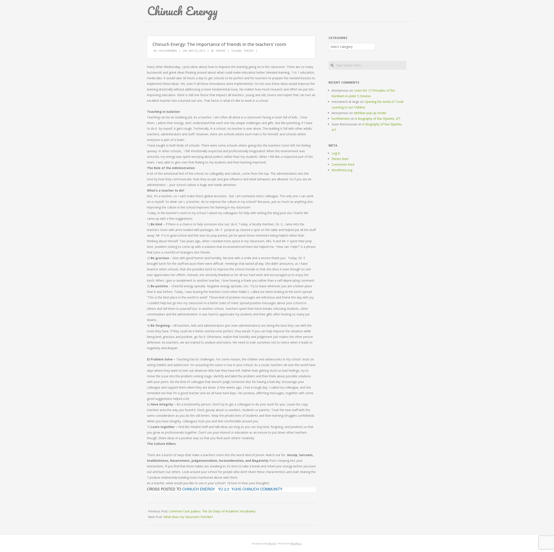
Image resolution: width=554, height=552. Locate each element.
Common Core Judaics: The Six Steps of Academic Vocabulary (212, 511)
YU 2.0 (223, 489)
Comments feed (343, 164)
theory (249, 51)
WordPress (296, 543)
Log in (336, 153)
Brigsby (272, 543)
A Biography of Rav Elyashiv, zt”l (377, 118)
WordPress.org (342, 170)
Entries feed (340, 159)
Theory (220, 51)
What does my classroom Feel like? (188, 517)
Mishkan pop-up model (370, 113)
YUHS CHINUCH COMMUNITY (256, 489)
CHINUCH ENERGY (198, 489)
